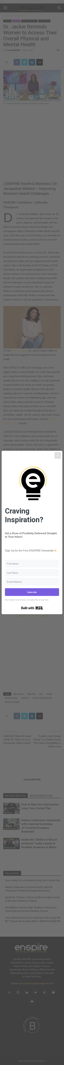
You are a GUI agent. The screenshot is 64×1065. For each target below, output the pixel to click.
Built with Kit (32, 608)
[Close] (57, 455)
